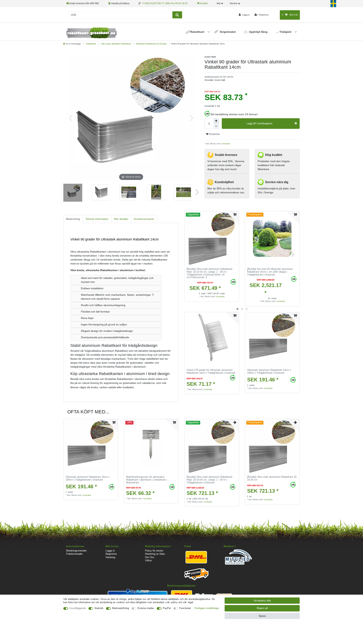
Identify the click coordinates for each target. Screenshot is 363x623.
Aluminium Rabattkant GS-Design (151, 44)
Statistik (98, 608)
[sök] (177, 14)
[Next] (191, 118)
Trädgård (286, 31)
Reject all (262, 608)
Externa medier (145, 608)
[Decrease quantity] (216, 126)
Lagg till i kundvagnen (259, 123)
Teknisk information (97, 218)
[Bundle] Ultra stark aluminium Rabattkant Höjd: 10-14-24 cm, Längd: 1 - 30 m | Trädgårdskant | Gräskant (209, 273)
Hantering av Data (155, 553)
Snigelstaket (228, 31)
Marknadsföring (120, 608)
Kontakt (203, 3)
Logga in (110, 550)
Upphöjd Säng (258, 31)
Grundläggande (77, 608)
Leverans (225, 143)
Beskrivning (73, 218)
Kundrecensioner (144, 218)
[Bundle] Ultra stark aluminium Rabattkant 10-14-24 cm (272, 478)
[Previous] (71, 118)
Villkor (148, 560)
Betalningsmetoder (76, 550)
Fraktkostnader (74, 553)
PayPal (167, 608)
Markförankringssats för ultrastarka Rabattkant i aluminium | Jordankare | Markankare (146, 480)
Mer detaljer (121, 218)
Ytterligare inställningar (206, 608)
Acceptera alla (262, 600)
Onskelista (214, 134)
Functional (185, 608)
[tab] (73, 219)
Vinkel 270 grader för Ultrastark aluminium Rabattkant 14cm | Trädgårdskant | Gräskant (211, 371)
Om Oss (149, 557)
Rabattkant (197, 31)
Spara (262, 615)
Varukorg (110, 557)
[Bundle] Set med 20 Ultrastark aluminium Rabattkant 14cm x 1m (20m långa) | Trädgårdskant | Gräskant (270, 272)
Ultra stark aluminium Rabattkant (116, 44)
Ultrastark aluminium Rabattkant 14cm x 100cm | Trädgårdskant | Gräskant (269, 371)
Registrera (111, 553)
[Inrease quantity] (216, 121)
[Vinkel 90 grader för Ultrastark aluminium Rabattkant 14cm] (72, 193)
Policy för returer (154, 550)
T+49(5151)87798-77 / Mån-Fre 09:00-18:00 (165, 3)
